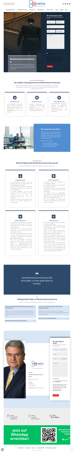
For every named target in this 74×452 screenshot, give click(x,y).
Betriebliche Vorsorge (22, 9)
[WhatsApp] (69, 3)
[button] (20, 307)
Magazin (62, 9)
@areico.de (35, 379)
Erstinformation (52, 53)
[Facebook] (63, 3)
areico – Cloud (50, 9)
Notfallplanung (41, 9)
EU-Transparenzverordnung (50, 447)
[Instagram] (65, 3)
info (32, 379)
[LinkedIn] (67, 3)
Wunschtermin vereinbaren (9, 3)
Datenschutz (27, 447)
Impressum (33, 447)
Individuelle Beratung (10, 9)
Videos (57, 9)
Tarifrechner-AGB (40, 447)
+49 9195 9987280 (39, 388)
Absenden (50, 66)
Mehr (66, 9)
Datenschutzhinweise (56, 61)
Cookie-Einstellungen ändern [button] (37, 450)
